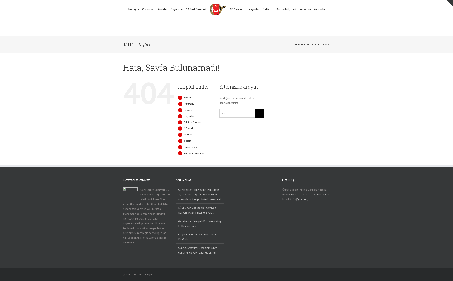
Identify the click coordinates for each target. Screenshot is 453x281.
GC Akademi (190, 128)
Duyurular (189, 116)
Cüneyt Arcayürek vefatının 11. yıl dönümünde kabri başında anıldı (198, 250)
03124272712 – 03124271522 (310, 194)
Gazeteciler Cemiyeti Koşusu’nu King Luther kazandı (199, 223)
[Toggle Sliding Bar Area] (450, 3)
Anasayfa (189, 97)
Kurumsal (189, 103)
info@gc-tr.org (299, 199)
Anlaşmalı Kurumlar (194, 153)
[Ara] (225, 27)
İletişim (188, 140)
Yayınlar (188, 134)
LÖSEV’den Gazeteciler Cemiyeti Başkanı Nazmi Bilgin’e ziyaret (197, 210)
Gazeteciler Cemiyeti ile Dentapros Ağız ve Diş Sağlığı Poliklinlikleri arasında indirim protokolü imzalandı (200, 194)
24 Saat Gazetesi (193, 122)
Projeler (188, 110)
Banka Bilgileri (191, 147)
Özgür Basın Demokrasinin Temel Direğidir (197, 237)
